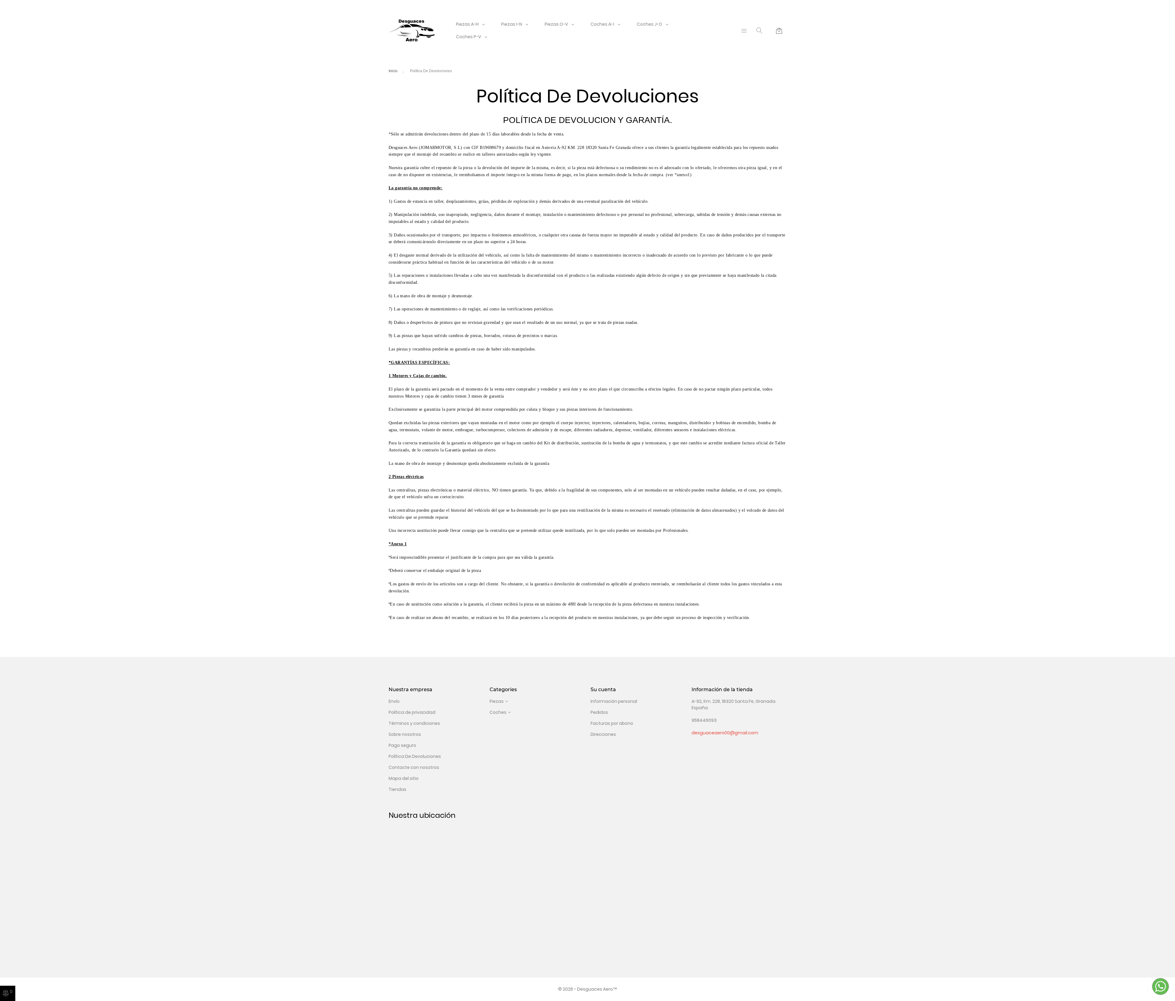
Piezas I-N (511, 24)
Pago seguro (402, 745)
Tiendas (397, 789)
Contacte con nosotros (414, 767)
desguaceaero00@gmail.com (725, 733)
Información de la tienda (722, 689)
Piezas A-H (467, 24)
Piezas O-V (556, 24)
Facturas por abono (612, 723)
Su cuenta (603, 689)
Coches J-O (649, 24)
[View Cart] (779, 30)
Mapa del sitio (404, 778)
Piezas (497, 701)
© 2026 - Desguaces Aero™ (587, 989)
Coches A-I (602, 24)
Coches (498, 712)
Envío (394, 701)
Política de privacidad (412, 712)
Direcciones (603, 734)
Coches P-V (468, 37)
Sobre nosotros (405, 734)
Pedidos (599, 712)
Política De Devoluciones (415, 756)
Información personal (614, 701)
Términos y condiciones (414, 723)
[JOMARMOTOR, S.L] (412, 30)
